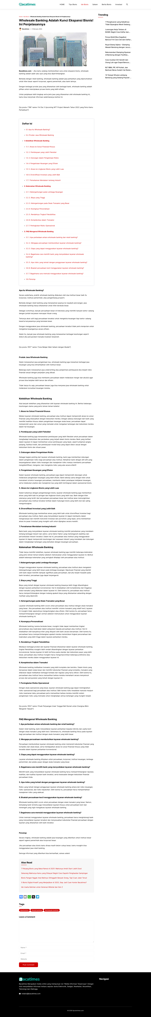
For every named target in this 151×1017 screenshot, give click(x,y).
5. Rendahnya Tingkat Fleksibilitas (42, 214)
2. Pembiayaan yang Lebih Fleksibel (42, 152)
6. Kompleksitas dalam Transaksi (41, 220)
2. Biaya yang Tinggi (37, 198)
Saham (95, 4)
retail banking (37, 910)
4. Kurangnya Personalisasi (39, 209)
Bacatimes (25, 29)
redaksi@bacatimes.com (30, 994)
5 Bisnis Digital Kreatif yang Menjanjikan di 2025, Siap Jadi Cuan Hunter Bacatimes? (54, 882)
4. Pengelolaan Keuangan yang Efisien (43, 163)
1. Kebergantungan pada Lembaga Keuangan (46, 192)
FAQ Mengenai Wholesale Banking (40, 231)
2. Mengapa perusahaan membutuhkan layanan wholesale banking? (55, 243)
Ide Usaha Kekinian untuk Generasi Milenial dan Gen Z (42, 887)
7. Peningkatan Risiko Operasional (42, 226)
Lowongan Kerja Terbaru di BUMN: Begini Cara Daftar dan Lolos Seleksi (117, 32)
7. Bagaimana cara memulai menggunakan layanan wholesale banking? (56, 274)
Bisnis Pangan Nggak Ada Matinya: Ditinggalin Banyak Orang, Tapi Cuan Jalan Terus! (54, 878)
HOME (62, 4)
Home (20, 16)
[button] (127, 4)
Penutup (32, 279)
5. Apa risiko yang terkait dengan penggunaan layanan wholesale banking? (58, 262)
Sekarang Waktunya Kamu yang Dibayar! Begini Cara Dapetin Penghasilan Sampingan (54, 873)
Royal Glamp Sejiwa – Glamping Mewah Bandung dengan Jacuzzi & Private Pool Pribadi (118, 47)
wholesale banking (52, 910)
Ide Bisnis (84, 4)
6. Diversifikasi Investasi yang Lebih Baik (44, 175)
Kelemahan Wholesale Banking (38, 186)
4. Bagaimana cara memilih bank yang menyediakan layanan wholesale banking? (55, 255)
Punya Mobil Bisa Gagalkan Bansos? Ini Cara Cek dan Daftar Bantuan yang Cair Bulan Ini (118, 39)
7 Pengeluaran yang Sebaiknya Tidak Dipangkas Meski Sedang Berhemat (117, 24)
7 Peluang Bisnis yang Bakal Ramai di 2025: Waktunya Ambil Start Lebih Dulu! (51, 869)
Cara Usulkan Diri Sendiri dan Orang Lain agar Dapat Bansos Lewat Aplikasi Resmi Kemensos (117, 62)
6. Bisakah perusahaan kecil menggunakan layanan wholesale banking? (56, 268)
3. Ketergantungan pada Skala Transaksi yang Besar (49, 203)
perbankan (25, 910)
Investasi (118, 4)
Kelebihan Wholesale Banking (37, 141)
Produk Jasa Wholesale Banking (41, 135)
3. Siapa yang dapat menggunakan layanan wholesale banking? (53, 248)
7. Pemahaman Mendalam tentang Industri (44, 180)
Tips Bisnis (73, 4)
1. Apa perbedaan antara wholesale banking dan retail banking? (53, 237)
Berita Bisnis (106, 4)
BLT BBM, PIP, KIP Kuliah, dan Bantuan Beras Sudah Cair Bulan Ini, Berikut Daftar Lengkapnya (118, 70)
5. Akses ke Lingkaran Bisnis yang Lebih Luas (46, 169)
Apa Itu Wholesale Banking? (39, 130)
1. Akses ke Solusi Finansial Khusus (41, 147)
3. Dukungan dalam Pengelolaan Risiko (44, 158)
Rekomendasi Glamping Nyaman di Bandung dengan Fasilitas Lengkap (118, 54)
